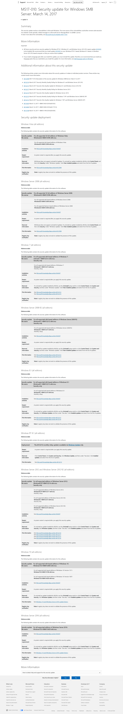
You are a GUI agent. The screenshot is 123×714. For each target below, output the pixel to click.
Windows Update (74, 445)
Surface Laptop (9, 689)
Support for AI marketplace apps (87, 694)
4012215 (26, 96)
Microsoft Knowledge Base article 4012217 (48, 535)
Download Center (29, 689)
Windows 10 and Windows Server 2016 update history (52, 602)
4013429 (26, 103)
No (76, 678)
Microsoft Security (65, 689)
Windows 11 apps (9, 705)
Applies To (25, 19)
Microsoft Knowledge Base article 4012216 (48, 419)
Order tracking (28, 697)
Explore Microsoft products (11, 702)
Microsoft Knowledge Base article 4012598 (49, 167)
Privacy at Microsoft (103, 694)
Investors (101, 697)
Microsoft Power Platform (67, 697)
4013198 (26, 110)
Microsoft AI (64, 686)
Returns (27, 694)
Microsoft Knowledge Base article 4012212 (48, 292)
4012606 (26, 107)
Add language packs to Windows (83, 59)
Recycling (95, 710)
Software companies (85, 702)
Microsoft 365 (30, 2)
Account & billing (58, 2)
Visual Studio (83, 705)
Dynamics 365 (64, 691)
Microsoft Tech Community (86, 697)
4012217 (26, 89)
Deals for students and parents (50, 702)
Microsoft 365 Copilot (66, 702)
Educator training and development (51, 700)
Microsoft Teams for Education (50, 691)
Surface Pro (8, 686)
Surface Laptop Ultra (10, 691)
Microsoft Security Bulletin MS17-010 (56, 34)
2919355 (98, 49)
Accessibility (101, 702)
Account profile (29, 686)
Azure (82, 686)
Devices (50, 2)
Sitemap (53, 710)
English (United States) (13, 710)
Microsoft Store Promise (30, 702)
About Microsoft (102, 689)
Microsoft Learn (84, 691)
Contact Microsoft (60, 710)
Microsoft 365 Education (49, 694)
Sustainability (102, 705)
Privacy (68, 710)
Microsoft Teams (65, 700)
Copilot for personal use (11, 700)
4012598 (26, 79)
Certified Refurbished (30, 700)
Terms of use (74, 710)
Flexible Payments (29, 705)
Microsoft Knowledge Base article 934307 (49, 149)
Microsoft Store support (30, 691)
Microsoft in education (48, 686)
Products (42, 2)
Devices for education (48, 689)
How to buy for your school (49, 697)
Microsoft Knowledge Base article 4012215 (48, 294)
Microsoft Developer (85, 689)
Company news (102, 691)
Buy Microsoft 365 (78, 2)
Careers (101, 686)
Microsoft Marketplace (85, 700)
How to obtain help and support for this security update (39, 672)
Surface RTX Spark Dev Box (11, 694)
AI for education (47, 705)
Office (36, 2)
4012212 (26, 100)
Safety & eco (88, 710)
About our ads (102, 710)
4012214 (26, 93)
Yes (65, 678)
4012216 (26, 82)
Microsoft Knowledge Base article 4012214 (48, 533)
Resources (67, 2)
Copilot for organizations (11, 697)
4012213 (26, 86)
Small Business (65, 705)
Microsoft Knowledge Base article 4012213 (48, 417)
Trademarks (81, 710)
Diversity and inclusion (104, 700)
